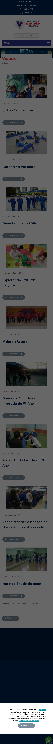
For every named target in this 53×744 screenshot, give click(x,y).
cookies (42, 710)
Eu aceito (24, 726)
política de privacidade (29, 721)
